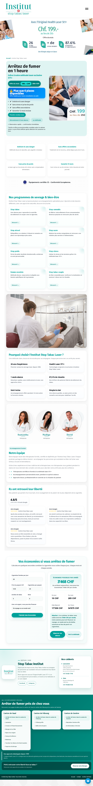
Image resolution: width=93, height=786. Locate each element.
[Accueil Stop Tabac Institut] (9, 672)
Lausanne (8, 722)
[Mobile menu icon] (86, 9)
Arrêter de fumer (86, 776)
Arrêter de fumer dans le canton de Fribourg (46, 717)
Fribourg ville (39, 722)
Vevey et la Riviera (10, 736)
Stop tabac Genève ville (73, 722)
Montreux (8, 739)
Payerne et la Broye (11, 746)
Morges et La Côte (10, 729)
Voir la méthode (73, 634)
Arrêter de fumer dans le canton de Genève (76, 717)
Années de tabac (17, 594)
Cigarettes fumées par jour (20, 575)
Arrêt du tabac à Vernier (73, 725)
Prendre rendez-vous (17, 115)
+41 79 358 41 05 (68, 685)
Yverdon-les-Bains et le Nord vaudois (16, 743)
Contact (79, 776)
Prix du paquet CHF (18, 585)
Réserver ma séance (57, 634)
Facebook (22, 683)
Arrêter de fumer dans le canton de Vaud (16, 717)
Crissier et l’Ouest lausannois (13, 725)
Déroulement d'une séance (19, 120)
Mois (29, 594)
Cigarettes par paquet (35, 585)
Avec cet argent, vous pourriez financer (24, 604)
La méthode (37, 120)
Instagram (32, 683)
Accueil (8, 58)
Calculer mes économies (27, 615)
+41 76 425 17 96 (68, 673)
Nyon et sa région (10, 732)
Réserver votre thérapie (80, 766)
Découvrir (15, 222)
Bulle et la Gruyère (41, 725)
